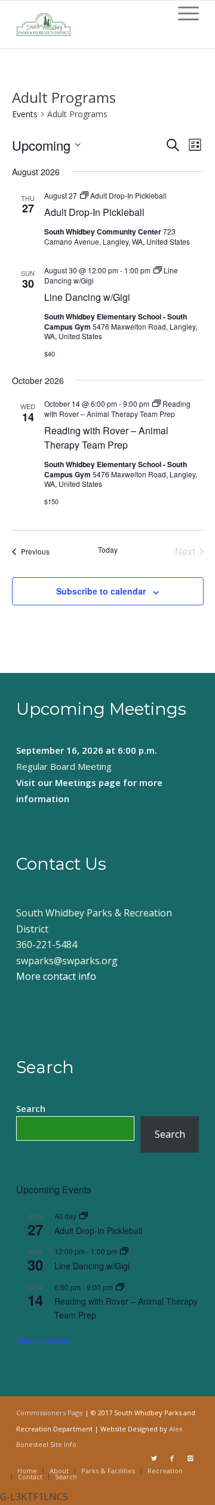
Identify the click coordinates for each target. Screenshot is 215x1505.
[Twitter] (154, 1458)
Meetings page (88, 782)
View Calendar (43, 1340)
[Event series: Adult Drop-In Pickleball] (83, 1216)
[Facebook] (172, 1458)
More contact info (56, 976)
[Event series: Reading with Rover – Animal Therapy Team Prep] (120, 1287)
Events (25, 114)
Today (108, 550)
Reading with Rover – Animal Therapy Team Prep (106, 438)
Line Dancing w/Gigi (87, 297)
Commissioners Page (49, 1412)
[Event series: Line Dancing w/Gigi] (124, 1251)
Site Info (63, 1444)
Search (30, 1108)
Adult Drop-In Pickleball (94, 212)
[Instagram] (190, 1458)
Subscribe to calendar (101, 591)
